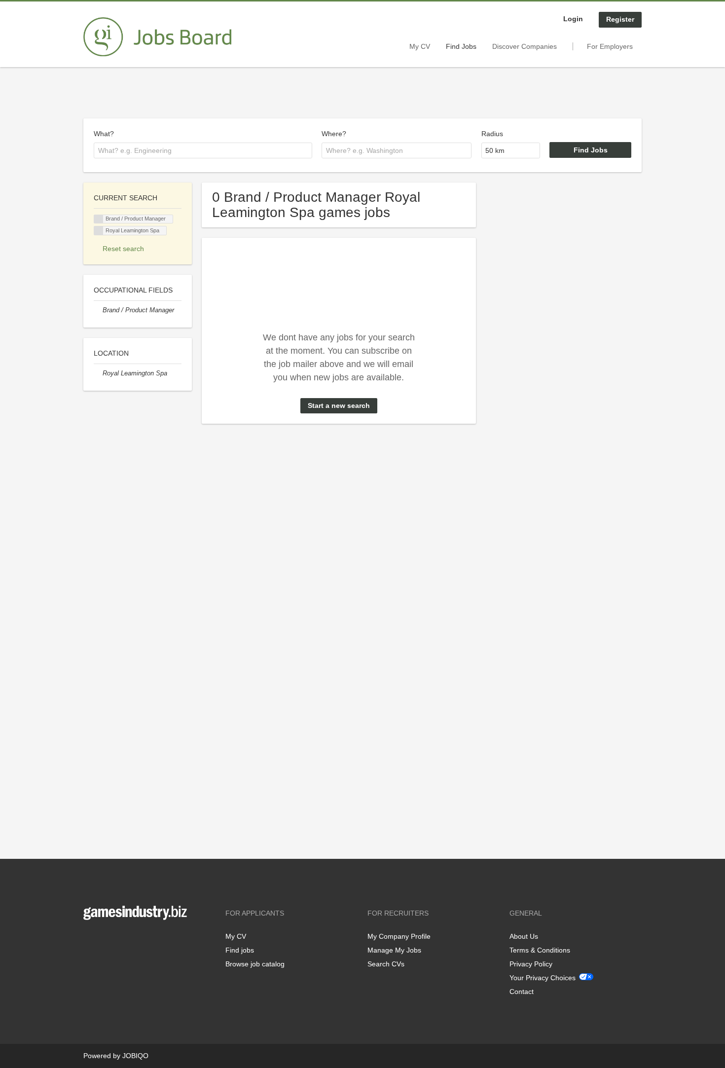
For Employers (610, 46)
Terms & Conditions (539, 950)
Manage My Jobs (394, 950)
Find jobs (239, 950)
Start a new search (339, 405)
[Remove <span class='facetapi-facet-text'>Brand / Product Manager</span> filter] (98, 219)
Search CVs (385, 964)
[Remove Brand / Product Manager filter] (98, 310)
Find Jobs (461, 46)
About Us (523, 936)
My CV (419, 46)
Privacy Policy (530, 964)
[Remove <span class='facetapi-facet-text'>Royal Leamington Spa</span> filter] (98, 230)
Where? (334, 134)
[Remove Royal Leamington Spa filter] (98, 373)
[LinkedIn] (121, 940)
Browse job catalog (255, 964)
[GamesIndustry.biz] (157, 37)
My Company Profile (399, 936)
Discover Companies (524, 46)
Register (620, 19)
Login (573, 19)
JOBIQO (135, 1056)
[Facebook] (90, 940)
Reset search (123, 249)
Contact (521, 991)
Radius (492, 134)
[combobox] (203, 150)
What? (104, 134)
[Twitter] (107, 940)
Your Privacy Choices (542, 978)
